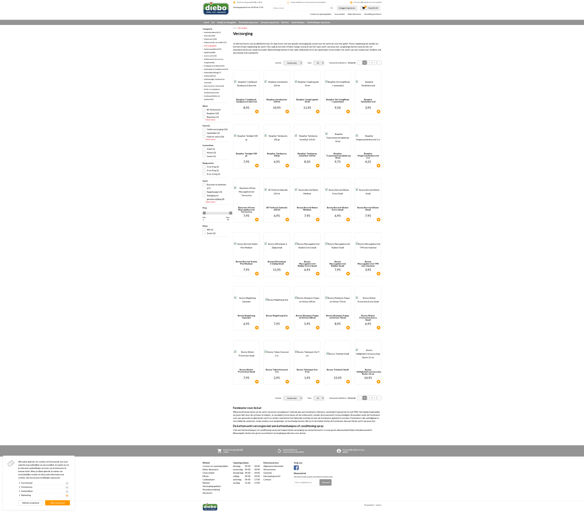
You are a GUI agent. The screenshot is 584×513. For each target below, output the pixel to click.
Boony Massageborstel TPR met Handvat (368, 264)
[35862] (257, 165)
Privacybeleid (369, 505)
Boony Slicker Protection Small (246, 371)
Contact (267, 479)
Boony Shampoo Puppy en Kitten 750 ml (337, 317)
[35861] (318, 165)
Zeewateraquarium (270, 22)
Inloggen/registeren (347, 8)
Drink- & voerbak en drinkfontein (212, 91)
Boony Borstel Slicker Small (368, 209)
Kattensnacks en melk (215, 42)
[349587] (287, 273)
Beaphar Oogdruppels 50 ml (307, 100)
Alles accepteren (57, 503)
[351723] (318, 327)
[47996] (287, 219)
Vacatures (207, 493)
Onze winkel (339, 14)
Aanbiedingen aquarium (318, 22)
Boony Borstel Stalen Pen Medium (246, 263)
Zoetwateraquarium (248, 22)
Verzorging (210, 46)
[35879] (348, 165)
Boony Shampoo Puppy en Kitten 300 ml (307, 317)
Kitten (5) (211, 152)
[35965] (287, 165)
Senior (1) (211, 156)
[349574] (318, 219)
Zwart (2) (211, 233)
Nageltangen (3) (214, 192)
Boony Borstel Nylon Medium (307, 209)
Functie (206, 125)
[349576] (378, 219)
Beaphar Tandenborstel (368, 100)
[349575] (348, 219)
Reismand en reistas (214, 86)
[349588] (348, 381)
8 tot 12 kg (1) (213, 174)
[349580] (348, 273)
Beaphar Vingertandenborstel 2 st (368, 155)
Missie (206, 476)
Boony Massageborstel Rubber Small (337, 264)
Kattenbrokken (212, 32)
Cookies (378, 505)
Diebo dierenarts (354, 14)
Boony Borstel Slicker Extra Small (338, 209)
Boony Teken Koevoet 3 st (277, 371)
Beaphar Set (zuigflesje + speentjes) (337, 100)
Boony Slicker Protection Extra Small (368, 318)
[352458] (318, 381)
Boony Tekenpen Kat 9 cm (307, 371)
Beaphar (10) (213, 113)
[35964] (287, 111)
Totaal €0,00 (373, 8)
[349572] (257, 273)
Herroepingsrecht (271, 476)
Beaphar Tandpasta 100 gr (277, 154)
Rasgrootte (208, 163)
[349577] (378, 327)
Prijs (205, 208)
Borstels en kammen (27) (216, 186)
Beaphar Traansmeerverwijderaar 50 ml (338, 155)
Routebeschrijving (211, 489)
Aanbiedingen (298, 22)
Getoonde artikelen (342, 63)
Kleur (205, 226)
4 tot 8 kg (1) (213, 170)
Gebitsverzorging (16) (217, 129)
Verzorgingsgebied (212, 486)
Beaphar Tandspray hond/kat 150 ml (307, 154)
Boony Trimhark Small (338, 370)
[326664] (257, 219)
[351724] (348, 327)
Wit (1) (210, 229)
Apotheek (209, 52)
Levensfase (208, 145)
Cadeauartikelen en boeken (212, 97)
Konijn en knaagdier (226, 22)
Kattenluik (210, 76)
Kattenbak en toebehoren (216, 69)
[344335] (378, 165)
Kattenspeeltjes (212, 49)
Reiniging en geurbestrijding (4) (215, 197)
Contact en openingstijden (320, 14)
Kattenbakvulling (212, 72)
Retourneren (269, 469)
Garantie (267, 472)
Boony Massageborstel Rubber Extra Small (307, 264)
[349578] (257, 381)
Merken (285, 22)
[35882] (318, 111)
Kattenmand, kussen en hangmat (213, 61)
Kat (213, 22)
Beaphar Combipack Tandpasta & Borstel (246, 100)
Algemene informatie (273, 466)
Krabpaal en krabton (214, 66)
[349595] (257, 327)
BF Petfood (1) (214, 109)
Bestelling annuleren (372, 14)
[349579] (318, 273)
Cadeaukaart (209, 479)
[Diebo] (216, 8)
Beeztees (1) (213, 117)
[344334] (378, 111)
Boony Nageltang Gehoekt (246, 317)
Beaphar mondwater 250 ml (276, 100)
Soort (205, 181)
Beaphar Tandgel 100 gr (246, 154)
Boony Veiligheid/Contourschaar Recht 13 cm (368, 372)
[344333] (257, 111)
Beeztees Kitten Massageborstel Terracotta (246, 210)
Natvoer (209, 36)
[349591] (378, 381)
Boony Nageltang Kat (277, 316)
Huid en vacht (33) (215, 136)
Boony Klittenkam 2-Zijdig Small (277, 263)
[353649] (287, 381)
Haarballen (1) (213, 133)
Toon (309, 63)
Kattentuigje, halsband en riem (214, 81)
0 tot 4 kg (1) (213, 166)
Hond (206, 22)
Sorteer (278, 63)
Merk (205, 106)
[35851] (348, 111)
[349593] (287, 327)
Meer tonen (210, 120)
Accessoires (210, 56)
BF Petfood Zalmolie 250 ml (276, 209)
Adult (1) (211, 149)
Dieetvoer (210, 39)
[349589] (378, 273)
